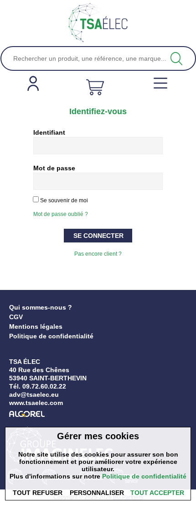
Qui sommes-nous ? (40, 307)
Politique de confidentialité (51, 336)
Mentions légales (35, 326)
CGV (16, 317)
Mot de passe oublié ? (60, 214)
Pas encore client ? (98, 254)
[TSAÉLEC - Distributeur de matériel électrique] (98, 23)
